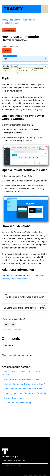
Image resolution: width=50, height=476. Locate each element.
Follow (6, 51)
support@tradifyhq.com (16, 460)
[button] (44, 9)
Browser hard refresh (14, 398)
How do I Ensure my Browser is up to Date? (24, 384)
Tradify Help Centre (11, 20)
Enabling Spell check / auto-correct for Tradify (25, 393)
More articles (9, 30)
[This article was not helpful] (13, 324)
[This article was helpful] (6, 324)
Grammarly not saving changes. (19, 403)
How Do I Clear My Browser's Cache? (21, 379)
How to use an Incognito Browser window (23, 389)
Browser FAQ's (12, 23)
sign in (12, 355)
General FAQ (29, 20)
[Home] (13, 8)
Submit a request (13, 466)
